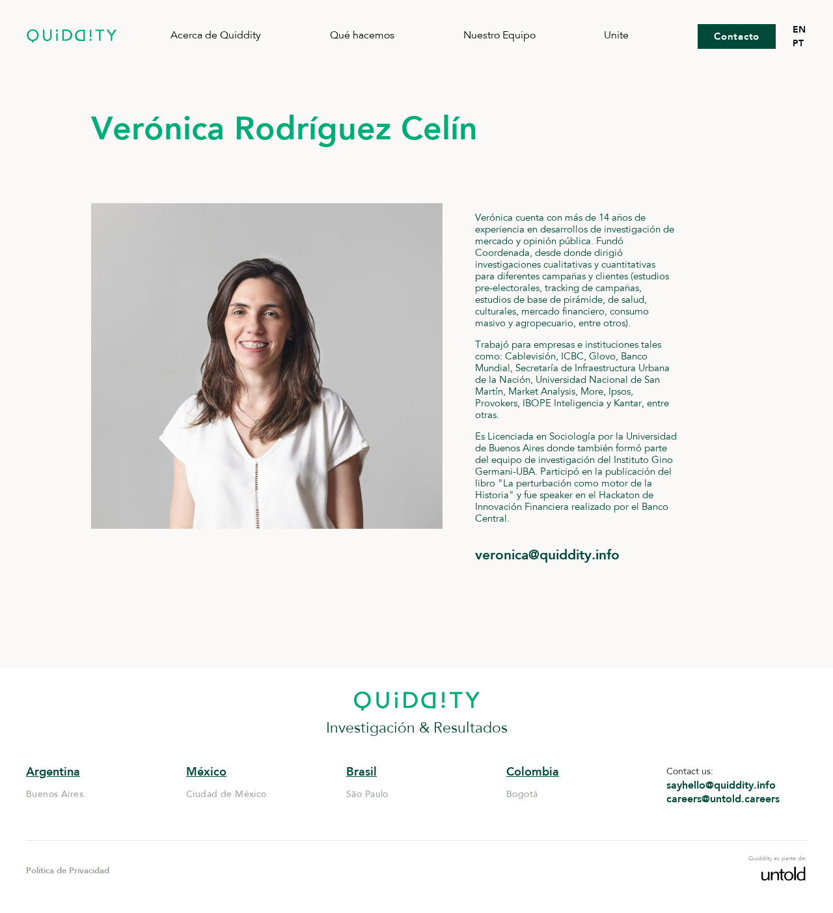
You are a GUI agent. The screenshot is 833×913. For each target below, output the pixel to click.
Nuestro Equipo (499, 36)
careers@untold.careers (723, 799)
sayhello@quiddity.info (721, 785)
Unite (616, 36)
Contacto (736, 36)
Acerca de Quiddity (216, 36)
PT (798, 43)
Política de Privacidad (67, 870)
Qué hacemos (362, 36)
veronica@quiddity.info (547, 554)
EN (799, 29)
